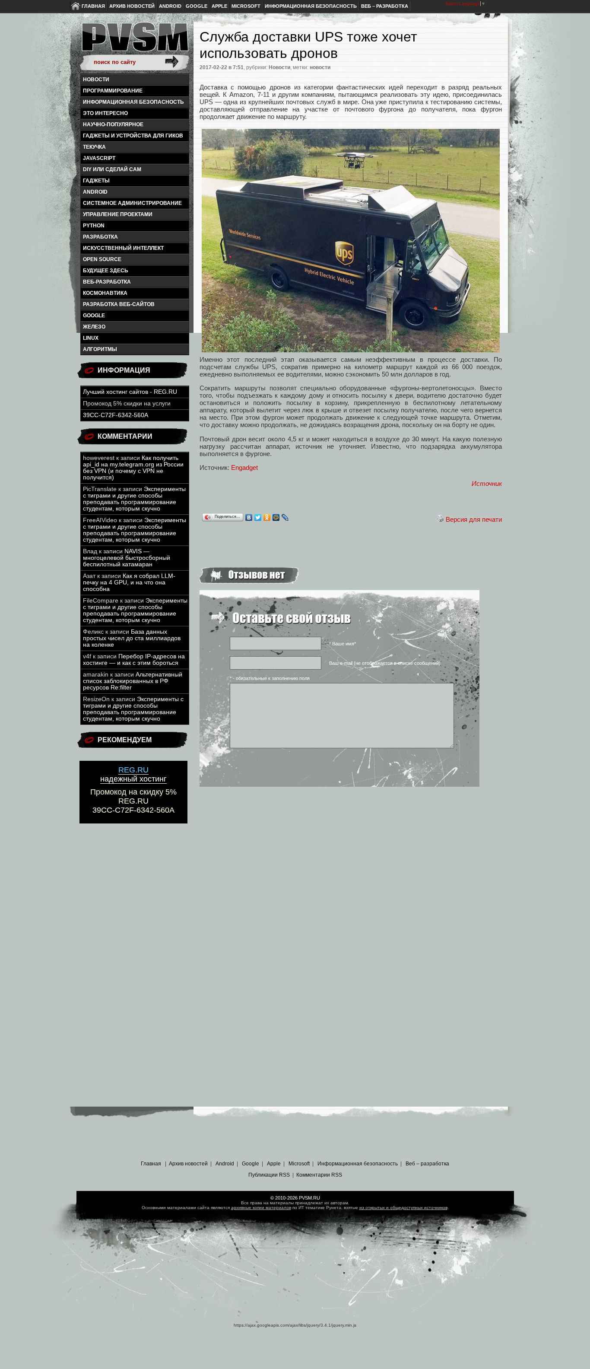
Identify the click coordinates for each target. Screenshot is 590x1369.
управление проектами (117, 214)
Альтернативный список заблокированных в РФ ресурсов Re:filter (132, 681)
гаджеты (96, 181)
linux (90, 338)
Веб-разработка (107, 282)
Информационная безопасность (311, 6)
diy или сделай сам (112, 169)
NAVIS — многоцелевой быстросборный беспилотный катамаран (126, 558)
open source (102, 259)
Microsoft (246, 6)
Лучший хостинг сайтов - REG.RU (130, 392)
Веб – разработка (384, 6)
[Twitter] (258, 517)
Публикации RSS (269, 1175)
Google (196, 6)
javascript (99, 158)
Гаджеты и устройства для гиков (133, 136)
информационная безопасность (133, 102)
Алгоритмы (100, 349)
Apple (219, 6)
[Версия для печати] (440, 519)
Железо (94, 327)
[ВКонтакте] (249, 517)
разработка (100, 237)
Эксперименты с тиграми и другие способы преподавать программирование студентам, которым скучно (134, 499)
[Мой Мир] (276, 517)
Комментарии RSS (319, 1175)
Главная (93, 6)
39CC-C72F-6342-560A (115, 415)
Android (170, 6)
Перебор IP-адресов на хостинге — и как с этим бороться (134, 659)
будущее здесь (105, 271)
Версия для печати (474, 519)
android (95, 192)
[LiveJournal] (285, 517)
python (94, 226)
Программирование (113, 91)
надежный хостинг (133, 774)
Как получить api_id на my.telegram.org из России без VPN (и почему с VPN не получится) (133, 468)
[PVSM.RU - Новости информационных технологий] (134, 41)
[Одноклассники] (267, 517)
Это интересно (105, 113)
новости (320, 67)
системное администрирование (132, 203)
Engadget (244, 467)
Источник (487, 483)
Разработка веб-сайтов (119, 304)
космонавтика (105, 293)
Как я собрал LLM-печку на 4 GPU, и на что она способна (129, 582)
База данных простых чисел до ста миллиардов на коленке (132, 638)
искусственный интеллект (123, 248)
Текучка (94, 147)
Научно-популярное (113, 124)
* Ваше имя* (342, 643)
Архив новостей (132, 6)
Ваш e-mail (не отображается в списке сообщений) (385, 663)
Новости (96, 80)
